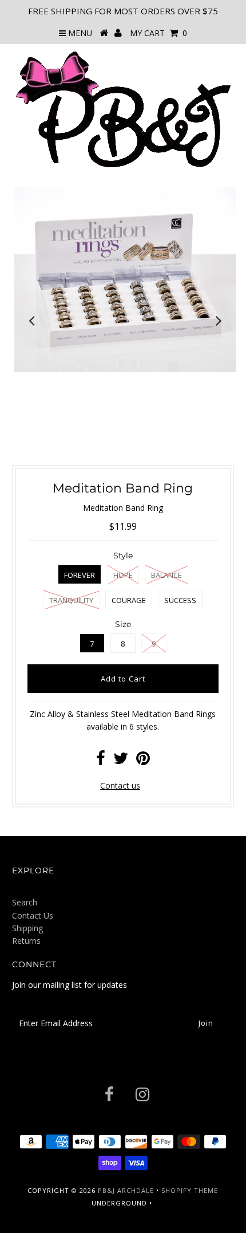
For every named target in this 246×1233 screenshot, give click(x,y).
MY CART (158, 32)
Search (24, 902)
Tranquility (71, 600)
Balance (166, 575)
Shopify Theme (189, 1190)
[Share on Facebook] (100, 760)
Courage (129, 600)
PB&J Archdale (126, 1190)
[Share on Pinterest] (143, 760)
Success (180, 600)
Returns (26, 940)
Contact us (120, 785)
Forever (79, 575)
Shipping (27, 928)
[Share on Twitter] (120, 760)
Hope (123, 575)
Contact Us (32, 915)
